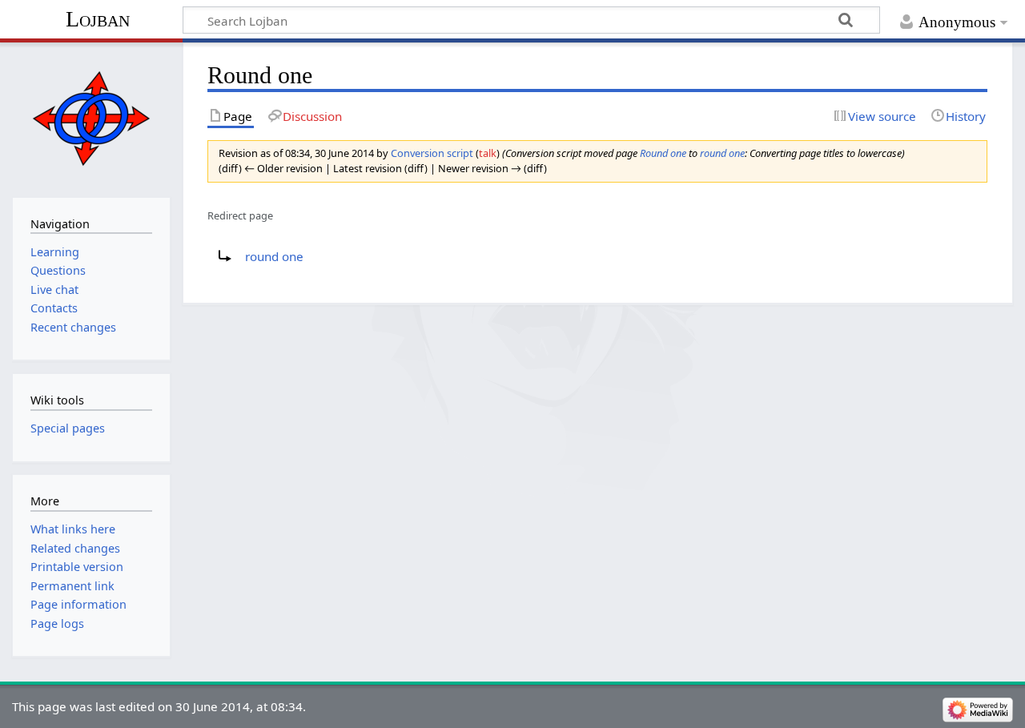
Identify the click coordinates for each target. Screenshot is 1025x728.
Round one (663, 153)
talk (487, 153)
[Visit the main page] (91, 118)
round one (722, 153)
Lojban (98, 18)
